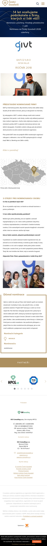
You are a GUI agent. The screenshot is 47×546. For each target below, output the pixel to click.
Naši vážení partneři (23, 475)
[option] (13, 380)
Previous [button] (2, 381)
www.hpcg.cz (24, 455)
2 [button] (18, 389)
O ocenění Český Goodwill (23, 467)
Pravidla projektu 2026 (23, 469)
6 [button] (32, 389)
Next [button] (45, 381)
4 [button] (25, 389)
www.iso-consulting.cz (23, 457)
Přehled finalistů (23, 471)
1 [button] (15, 389)
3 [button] (21, 389)
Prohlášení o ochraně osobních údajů (23, 544)
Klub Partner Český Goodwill (23, 477)
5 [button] (28, 389)
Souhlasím (36, 541)
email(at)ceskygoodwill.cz (25, 453)
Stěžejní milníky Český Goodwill (23, 473)
